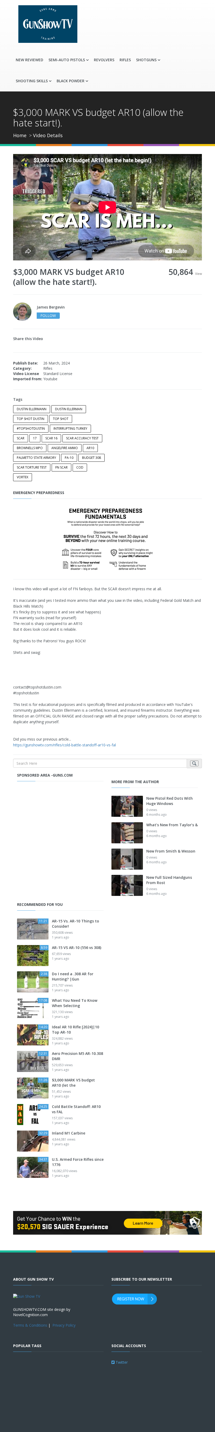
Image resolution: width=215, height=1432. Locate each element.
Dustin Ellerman (68, 409)
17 (35, 438)
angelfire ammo (64, 448)
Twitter (121, 1362)
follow (48, 315)
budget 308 (91, 457)
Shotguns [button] (146, 59)
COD (79, 467)
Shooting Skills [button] (32, 80)
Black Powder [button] (70, 80)
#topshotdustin (31, 428)
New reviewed (29, 59)
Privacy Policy (64, 1325)
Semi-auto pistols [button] (67, 59)
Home (19, 135)
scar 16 (51, 438)
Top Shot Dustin (30, 419)
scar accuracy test (82, 438)
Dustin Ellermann (31, 409)
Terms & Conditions (30, 1325)
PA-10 (69, 457)
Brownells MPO (30, 448)
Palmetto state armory (36, 457)
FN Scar (61, 467)
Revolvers (104, 59)
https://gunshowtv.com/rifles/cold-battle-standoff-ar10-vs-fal (64, 744)
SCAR (20, 438)
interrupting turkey (70, 428)
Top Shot (60, 419)
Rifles (125, 59)
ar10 (90, 448)
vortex (22, 477)
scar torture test (32, 467)
